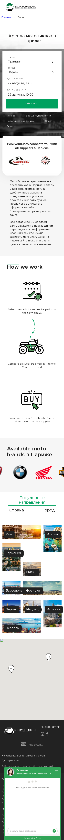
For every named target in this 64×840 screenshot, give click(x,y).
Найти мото (32, 103)
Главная (6, 18)
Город (11, 68)
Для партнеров (10, 761)
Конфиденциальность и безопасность (23, 756)
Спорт (48, 121)
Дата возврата (12, 90)
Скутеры (12, 126)
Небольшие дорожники (20, 121)
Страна (11, 57)
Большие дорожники (38, 116)
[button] (20, 7)
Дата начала (12, 79)
